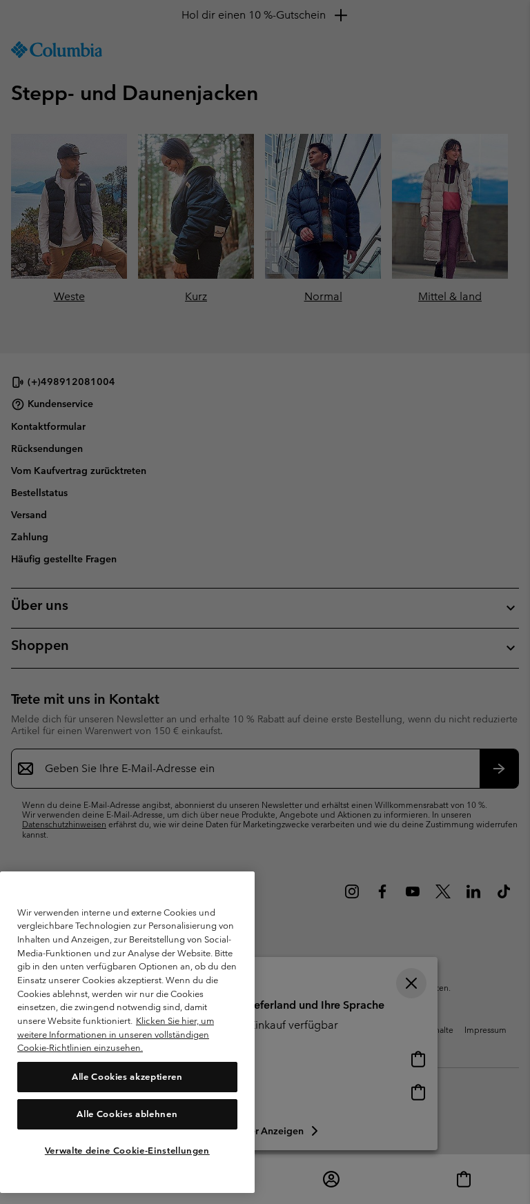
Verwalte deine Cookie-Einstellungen (127, 1150)
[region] (127, 1032)
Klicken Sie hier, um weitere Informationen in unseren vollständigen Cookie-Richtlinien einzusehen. (115, 1034)
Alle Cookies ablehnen (127, 1114)
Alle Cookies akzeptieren (127, 1077)
